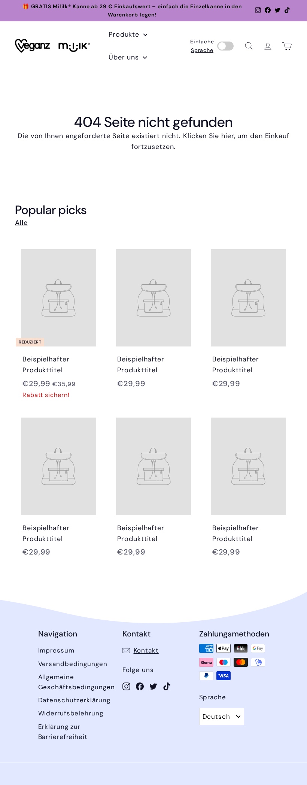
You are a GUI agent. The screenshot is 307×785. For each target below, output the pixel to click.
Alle (21, 222)
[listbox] (221, 716)
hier (227, 135)
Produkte (125, 34)
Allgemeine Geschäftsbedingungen (76, 682)
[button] (248, 46)
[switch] (225, 46)
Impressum (56, 650)
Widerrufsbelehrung (70, 713)
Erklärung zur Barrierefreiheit (63, 732)
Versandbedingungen (72, 664)
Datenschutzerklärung (74, 700)
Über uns (125, 57)
